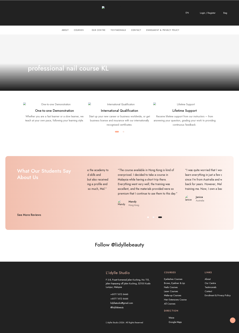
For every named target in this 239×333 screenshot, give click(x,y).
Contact (136, 30)
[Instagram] (13, 13)
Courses (79, 30)
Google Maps (175, 322)
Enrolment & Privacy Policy (162, 30)
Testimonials (118, 30)
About (65, 30)
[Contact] (6, 13)
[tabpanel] (54, 112)
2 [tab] (123, 131)
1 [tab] (117, 131)
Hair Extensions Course (175, 299)
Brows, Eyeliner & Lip (174, 283)
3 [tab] (160, 217)
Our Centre (99, 30)
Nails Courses (171, 287)
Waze (171, 317)
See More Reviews (29, 215)
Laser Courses (171, 291)
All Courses (169, 303)
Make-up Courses (172, 295)
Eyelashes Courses (173, 279)
